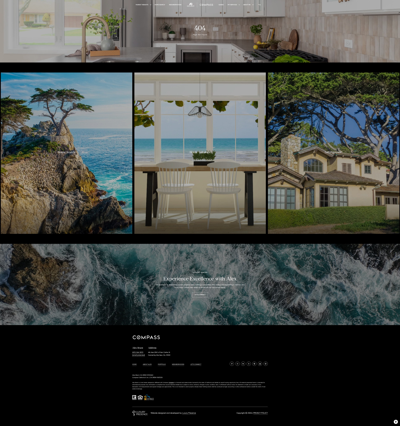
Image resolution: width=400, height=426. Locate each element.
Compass (171, 382)
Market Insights (142, 5)
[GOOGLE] (254, 364)
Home (134, 364)
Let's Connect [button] (200, 295)
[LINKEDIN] (243, 364)
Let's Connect (195, 364)
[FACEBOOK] (232, 364)
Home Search (160, 5)
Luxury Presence (189, 413)
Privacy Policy (260, 413)
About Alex (147, 364)
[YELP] (249, 364)
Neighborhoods (175, 5)
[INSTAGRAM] (237, 364)
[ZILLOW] (260, 364)
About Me (247, 5)
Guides (221, 5)
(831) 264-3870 (137, 352)
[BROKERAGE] (266, 364)
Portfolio (162, 364)
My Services (232, 5)
